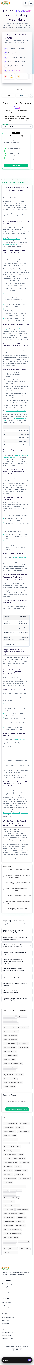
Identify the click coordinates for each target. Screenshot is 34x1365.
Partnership (19, 1127)
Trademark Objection (10, 1020)
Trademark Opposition (10, 1067)
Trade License (8, 1174)
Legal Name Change (10, 1178)
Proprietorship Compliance (11, 1151)
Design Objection (23, 1043)
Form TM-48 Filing (9, 1016)
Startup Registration (9, 1131)
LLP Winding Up (24, 1162)
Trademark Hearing (9, 1059)
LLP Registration (8, 1127)
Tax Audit (18, 1166)
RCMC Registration (24, 1178)
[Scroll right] (31, 95)
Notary (6, 1190)
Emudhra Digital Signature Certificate (14, 1186)
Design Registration (9, 1071)
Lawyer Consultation (22, 1209)
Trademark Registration (10, 1035)
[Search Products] (26, 3)
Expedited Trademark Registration (13, 1075)
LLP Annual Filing (24, 1249)
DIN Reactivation (21, 1217)
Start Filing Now (16, 165)
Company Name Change (11, 1237)
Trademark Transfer (10, 1047)
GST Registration (24, 1123)
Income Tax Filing (9, 1201)
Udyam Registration (9, 1194)
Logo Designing (22, 1016)
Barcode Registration (10, 1241)
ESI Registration (20, 1225)
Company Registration (10, 1123)
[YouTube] (20, 1349)
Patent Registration (9, 1086)
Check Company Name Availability (13, 1154)
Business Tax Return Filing (11, 1198)
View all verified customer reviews (17, 1109)
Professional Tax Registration (12, 1229)
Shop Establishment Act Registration (14, 1221)
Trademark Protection (10, 1078)
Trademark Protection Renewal (13, 1082)
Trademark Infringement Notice (13, 1063)
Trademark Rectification (11, 1024)
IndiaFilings (4, 180)
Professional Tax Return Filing (12, 1233)
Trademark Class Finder (11, 1031)
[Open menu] (31, 3)
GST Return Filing (23, 1143)
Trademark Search (23, 1131)
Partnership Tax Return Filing (12, 1147)
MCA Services (8, 1166)
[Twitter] (17, 1349)
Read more (23, 142)
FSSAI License (8, 1182)
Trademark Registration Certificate (14, 1213)
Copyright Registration (10, 1055)
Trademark (13, 180)
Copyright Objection (9, 1043)
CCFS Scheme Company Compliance (14, 1158)
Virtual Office (8, 1170)
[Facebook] (13, 1349)
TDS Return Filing (24, 1241)
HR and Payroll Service (10, 1252)
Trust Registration (16, 1190)
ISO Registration (8, 1225)
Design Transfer (23, 1047)
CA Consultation (8, 1209)
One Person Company (21, 1170)
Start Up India (19, 1174)
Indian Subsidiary (9, 1217)
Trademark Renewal (10, 1051)
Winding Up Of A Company (11, 1205)
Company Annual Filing (10, 1162)
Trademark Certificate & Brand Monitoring (16, 1027)
